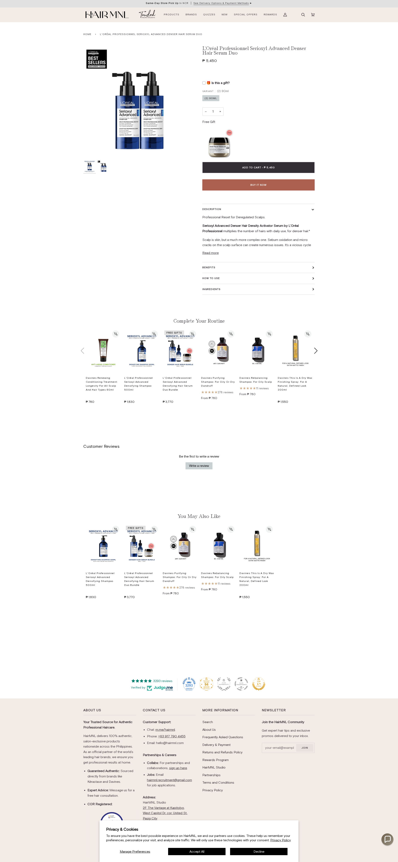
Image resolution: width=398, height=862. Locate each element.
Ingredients (211, 289)
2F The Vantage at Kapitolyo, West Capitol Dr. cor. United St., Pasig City (165, 813)
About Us (92, 710)
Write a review (199, 465)
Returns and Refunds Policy (222, 752)
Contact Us (154, 710)
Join (304, 747)
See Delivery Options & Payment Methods (221, 3)
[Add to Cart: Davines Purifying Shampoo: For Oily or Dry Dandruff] (230, 334)
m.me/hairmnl (165, 729)
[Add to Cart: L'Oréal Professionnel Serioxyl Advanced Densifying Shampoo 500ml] (154, 334)
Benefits (208, 267)
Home (87, 34)
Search (207, 722)
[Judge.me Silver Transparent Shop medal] (241, 684)
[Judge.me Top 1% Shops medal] (258, 684)
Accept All (196, 851)
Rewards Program (215, 760)
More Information (220, 710)
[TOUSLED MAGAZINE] (147, 14)
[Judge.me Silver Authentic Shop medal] (224, 684)
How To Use (211, 278)
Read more (210, 253)
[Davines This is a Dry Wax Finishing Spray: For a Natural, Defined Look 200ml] (295, 351)
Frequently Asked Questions (222, 737)
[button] (387, 839)
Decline (259, 851)
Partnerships (211, 775)
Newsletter (274, 710)
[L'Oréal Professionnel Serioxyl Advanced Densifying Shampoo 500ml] (141, 351)
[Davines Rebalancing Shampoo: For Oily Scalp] (256, 351)
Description (211, 209)
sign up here (178, 768)
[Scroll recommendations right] (315, 350)
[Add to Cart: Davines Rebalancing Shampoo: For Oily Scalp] (269, 334)
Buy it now (258, 184)
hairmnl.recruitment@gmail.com (169, 780)
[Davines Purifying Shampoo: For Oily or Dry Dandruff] (218, 351)
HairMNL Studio (214, 767)
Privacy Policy (280, 840)
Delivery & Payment (216, 745)
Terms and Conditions (218, 782)
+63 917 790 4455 (172, 736)
